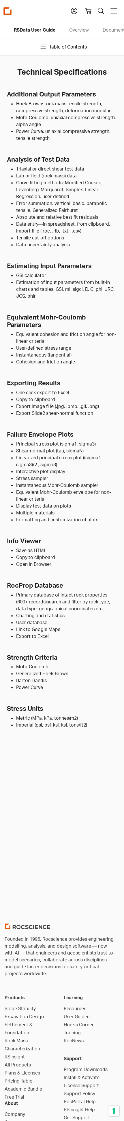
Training (72, 1032)
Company (15, 1114)
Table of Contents (68, 47)
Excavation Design (24, 1016)
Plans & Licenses (22, 1073)
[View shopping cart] (88, 11)
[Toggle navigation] (114, 11)
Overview (79, 30)
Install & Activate (81, 1077)
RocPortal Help (80, 1101)
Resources (75, 1008)
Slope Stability (20, 1008)
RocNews (74, 1040)
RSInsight (15, 1057)
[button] (74, 10)
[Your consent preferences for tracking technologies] (113, 1110)
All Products (18, 1065)
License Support (81, 1085)
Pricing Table (18, 1081)
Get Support (77, 1117)
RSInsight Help (79, 1109)
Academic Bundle (23, 1089)
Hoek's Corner (79, 1024)
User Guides (76, 1016)
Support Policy (79, 1093)
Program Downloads (86, 1069)
